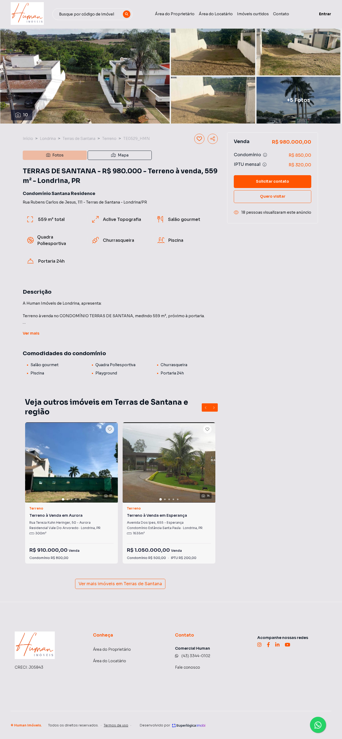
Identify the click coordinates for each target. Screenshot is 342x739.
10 (25, 115)
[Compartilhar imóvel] (213, 139)
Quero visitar (272, 196)
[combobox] (92, 14)
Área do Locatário (216, 14)
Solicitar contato (272, 181)
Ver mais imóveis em (120, 584)
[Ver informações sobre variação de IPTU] (264, 164)
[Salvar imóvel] (199, 139)
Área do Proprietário (175, 14)
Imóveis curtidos (253, 14)
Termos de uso (116, 725)
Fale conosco (187, 667)
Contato (281, 14)
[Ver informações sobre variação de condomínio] (265, 155)
